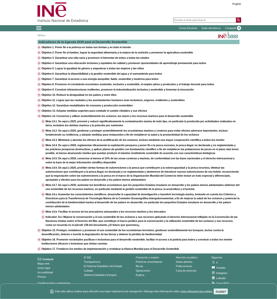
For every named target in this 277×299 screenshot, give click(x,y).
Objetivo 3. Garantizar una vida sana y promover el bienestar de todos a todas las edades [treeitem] (95, 57)
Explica (140, 275)
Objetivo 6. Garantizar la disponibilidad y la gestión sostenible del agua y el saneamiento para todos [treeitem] (102, 73)
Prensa (42, 276)
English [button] (236, 4)
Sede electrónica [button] (211, 28)
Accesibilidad (45, 272)
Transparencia (92, 262)
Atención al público (187, 257)
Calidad (88, 270)
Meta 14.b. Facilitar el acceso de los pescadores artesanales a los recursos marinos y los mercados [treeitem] (106, 211)
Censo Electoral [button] (188, 28)
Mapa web (43, 263)
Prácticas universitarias (149, 262)
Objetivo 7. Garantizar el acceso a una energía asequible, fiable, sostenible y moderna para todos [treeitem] (100, 79)
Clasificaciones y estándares (54, 283)
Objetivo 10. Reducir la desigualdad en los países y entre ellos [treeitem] (79, 95)
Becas (139, 266)
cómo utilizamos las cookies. (196, 291)
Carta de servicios (186, 270)
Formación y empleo (147, 257)
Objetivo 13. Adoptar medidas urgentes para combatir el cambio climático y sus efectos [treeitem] (94, 110)
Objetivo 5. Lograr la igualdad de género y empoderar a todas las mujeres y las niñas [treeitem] (93, 68)
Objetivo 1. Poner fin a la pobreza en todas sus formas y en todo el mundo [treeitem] (86, 47)
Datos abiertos (184, 262)
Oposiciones (143, 270)
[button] (232, 28)
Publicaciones (184, 266)
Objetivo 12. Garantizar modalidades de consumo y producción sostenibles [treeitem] (87, 105)
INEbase (42, 35)
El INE (87, 257)
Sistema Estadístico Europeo (100, 275)
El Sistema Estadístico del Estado (103, 266)
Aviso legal (44, 268)
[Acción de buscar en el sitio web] (238, 20)
